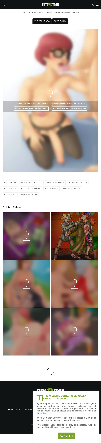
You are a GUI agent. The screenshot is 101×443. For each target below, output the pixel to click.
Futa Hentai (43, 21)
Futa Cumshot (30, 188)
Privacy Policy (14, 409)
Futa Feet (51, 188)
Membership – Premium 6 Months (69, 108)
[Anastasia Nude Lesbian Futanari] (74, 236)
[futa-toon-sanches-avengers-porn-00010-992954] (26, 240)
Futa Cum (10, 188)
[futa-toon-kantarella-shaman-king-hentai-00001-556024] (26, 335)
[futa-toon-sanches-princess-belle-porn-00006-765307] (26, 287)
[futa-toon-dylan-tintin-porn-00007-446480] (74, 287)
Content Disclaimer (77, 406)
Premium (61, 21)
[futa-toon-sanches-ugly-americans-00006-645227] (74, 335)
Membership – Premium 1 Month (69, 104)
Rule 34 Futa (29, 194)
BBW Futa (10, 182)
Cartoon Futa (54, 182)
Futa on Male (71, 188)
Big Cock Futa (30, 182)
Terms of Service (32, 409)
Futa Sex (10, 194)
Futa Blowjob (78, 182)
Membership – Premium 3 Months (31, 108)
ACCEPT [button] (66, 436)
